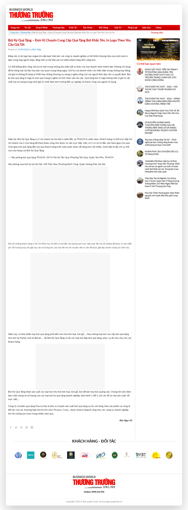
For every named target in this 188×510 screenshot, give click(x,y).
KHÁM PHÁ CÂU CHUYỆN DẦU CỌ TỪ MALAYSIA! (161, 153)
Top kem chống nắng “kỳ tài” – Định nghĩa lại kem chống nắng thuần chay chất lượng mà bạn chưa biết (161, 142)
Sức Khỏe (87, 28)
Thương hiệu (58, 28)
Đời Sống (103, 28)
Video (158, 28)
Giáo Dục (146, 28)
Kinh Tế (72, 28)
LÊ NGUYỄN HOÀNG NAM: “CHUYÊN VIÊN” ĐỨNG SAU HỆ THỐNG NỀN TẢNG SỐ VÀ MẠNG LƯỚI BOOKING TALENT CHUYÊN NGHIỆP (161, 128)
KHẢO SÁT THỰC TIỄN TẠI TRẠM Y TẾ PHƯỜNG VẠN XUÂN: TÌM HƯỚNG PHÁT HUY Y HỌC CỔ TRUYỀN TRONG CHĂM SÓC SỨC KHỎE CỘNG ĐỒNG (161, 75)
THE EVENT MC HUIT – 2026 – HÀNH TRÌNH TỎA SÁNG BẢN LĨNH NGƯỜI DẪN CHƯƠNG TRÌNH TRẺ (162, 101)
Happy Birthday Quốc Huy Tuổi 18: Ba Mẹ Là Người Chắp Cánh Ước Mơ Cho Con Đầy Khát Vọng (162, 113)
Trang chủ (15, 28)
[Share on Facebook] (10, 428)
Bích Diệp (36, 50)
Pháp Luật (132, 28)
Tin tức (27, 28)
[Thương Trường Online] (31, 15)
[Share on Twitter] (16, 428)
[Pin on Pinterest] (26, 428)
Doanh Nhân (42, 28)
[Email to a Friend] (21, 428)
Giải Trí (117, 28)
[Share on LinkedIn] (32, 428)
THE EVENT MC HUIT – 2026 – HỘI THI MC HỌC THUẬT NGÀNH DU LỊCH (161, 89)
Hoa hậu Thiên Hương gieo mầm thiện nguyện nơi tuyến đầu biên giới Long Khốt (162, 195)
